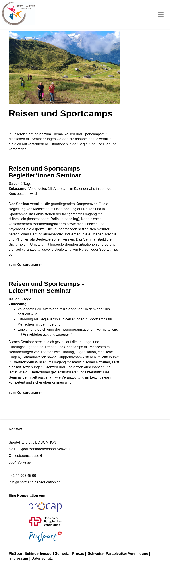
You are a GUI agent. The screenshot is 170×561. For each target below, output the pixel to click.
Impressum (18, 558)
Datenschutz (42, 558)
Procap (78, 553)
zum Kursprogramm (25, 264)
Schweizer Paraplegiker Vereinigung (118, 553)
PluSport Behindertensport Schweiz (39, 553)
